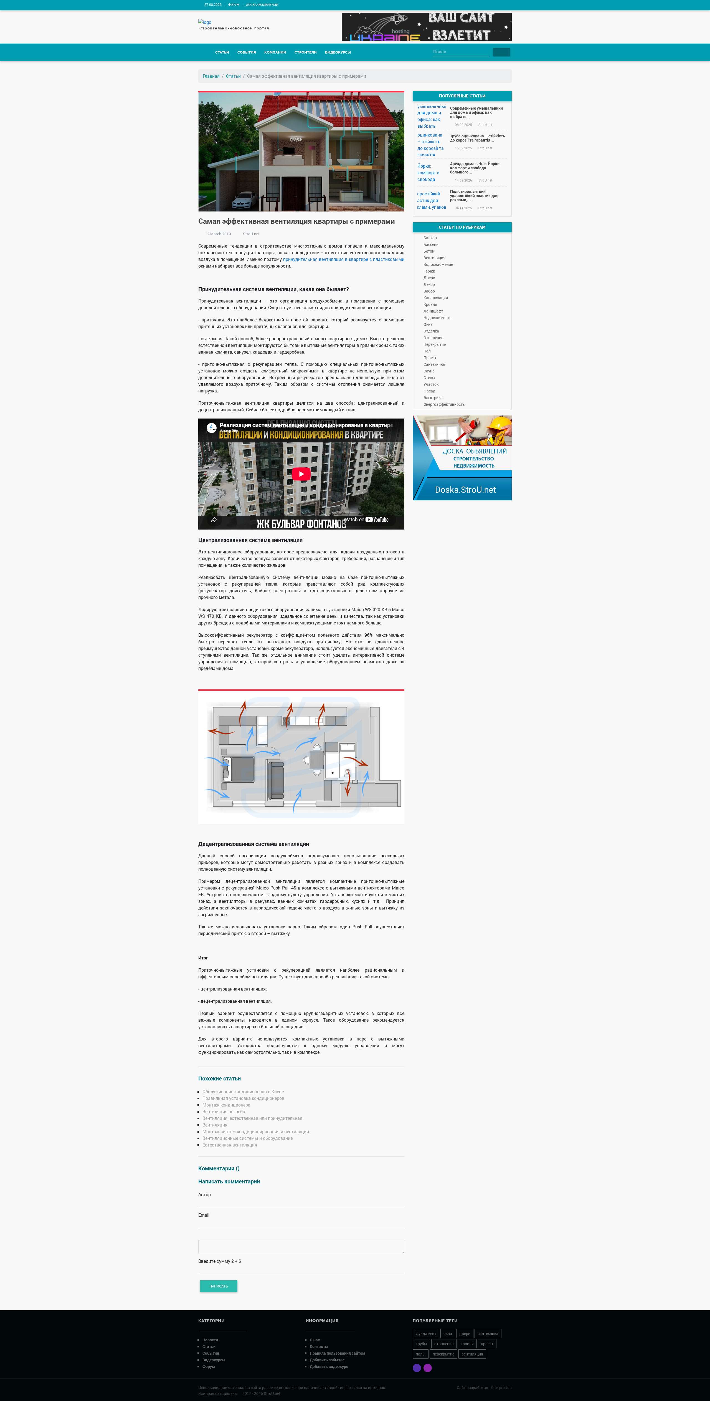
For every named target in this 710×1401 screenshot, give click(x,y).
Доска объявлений (262, 5)
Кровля (430, 304)
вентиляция (472, 1354)
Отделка (431, 331)
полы (420, 1354)
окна (447, 1333)
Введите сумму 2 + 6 (219, 1261)
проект (487, 1343)
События (246, 52)
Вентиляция (214, 1125)
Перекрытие (435, 344)
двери (464, 1333)
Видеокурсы (338, 52)
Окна (428, 324)
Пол (427, 351)
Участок (431, 384)
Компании (275, 52)
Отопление (433, 337)
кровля (467, 1343)
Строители (306, 52)
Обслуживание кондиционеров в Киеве (243, 1091)
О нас (315, 1339)
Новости (210, 1339)
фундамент (426, 1333)
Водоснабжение (438, 264)
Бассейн (431, 244)
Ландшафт (433, 311)
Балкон (430, 237)
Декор (429, 284)
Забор (429, 291)
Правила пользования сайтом (337, 1353)
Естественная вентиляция (229, 1145)
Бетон (429, 251)
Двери (429, 277)
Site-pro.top (501, 1387)
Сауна (429, 371)
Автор (204, 1194)
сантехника (488, 1333)
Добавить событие (327, 1359)
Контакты (319, 1346)
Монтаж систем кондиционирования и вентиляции (255, 1131)
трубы (421, 1343)
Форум (233, 5)
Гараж (429, 271)
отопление (443, 1343)
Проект (430, 357)
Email (203, 1215)
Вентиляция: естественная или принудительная (252, 1118)
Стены (429, 377)
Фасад (429, 391)
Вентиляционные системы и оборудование (247, 1138)
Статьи (222, 52)
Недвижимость (438, 317)
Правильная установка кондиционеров (243, 1098)
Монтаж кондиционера (226, 1105)
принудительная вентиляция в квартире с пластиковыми (343, 259)
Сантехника (434, 364)
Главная (211, 76)
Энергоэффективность (444, 404)
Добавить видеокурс (329, 1366)
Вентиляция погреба (223, 1111)
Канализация (436, 297)
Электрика (433, 397)
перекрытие (443, 1354)
